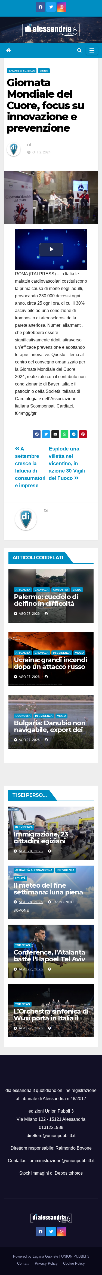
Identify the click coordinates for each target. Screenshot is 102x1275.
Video (43, 70)
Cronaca (41, 589)
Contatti (23, 1263)
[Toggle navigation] (92, 51)
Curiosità (60, 589)
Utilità (20, 878)
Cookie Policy (74, 1263)
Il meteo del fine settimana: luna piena (48, 888)
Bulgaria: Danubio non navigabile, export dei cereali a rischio (49, 729)
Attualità (23, 589)
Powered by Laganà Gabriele (36, 1256)
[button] (79, 50)
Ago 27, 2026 (31, 969)
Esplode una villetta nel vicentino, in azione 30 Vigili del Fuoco (67, 463)
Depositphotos (69, 1173)
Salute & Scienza (21, 70)
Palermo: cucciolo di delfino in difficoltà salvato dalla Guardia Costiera (47, 607)
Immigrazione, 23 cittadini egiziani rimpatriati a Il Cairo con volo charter (45, 844)
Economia (23, 715)
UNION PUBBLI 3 (75, 1256)
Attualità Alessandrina (33, 870)
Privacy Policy (46, 1263)
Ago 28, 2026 (31, 851)
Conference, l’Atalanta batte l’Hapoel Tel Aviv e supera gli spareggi (49, 959)
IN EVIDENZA (61, 652)
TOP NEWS (22, 945)
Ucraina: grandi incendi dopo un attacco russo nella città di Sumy (50, 666)
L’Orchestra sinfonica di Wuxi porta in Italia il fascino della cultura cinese (51, 1021)
